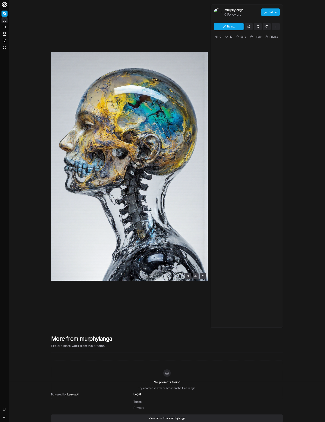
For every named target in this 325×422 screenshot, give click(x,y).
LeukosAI (73, 394)
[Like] (267, 26)
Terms (137, 402)
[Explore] (5, 20)
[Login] (5, 417)
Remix (231, 26)
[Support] (5, 47)
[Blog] (5, 41)
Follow (273, 12)
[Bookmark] (258, 26)
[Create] (5, 14)
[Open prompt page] (249, 26)
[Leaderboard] (5, 34)
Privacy (138, 408)
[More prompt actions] (276, 26)
